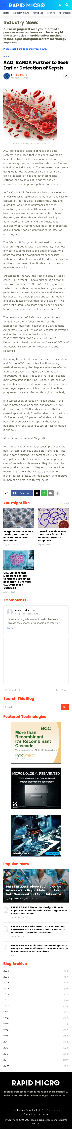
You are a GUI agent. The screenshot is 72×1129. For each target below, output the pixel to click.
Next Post (61, 690)
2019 (36, 1012)
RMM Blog (38, 13)
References (65, 13)
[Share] (66, 76)
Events (51, 13)
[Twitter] (37, 493)
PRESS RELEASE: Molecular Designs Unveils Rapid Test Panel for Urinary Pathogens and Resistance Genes (39, 910)
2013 (36, 1047)
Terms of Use (53, 1110)
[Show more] (57, 493)
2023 (36, 988)
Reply (10, 628)
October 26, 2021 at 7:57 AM (28, 614)
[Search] (67, 5)
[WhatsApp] (44, 493)
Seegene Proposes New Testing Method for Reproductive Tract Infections (18, 536)
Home (6, 13)
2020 (36, 1006)
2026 (36, 970)
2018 (36, 1018)
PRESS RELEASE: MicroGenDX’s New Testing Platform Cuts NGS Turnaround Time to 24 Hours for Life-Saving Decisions (38, 929)
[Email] (51, 493)
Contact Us (29, 1114)
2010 (36, 1065)
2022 (36, 994)
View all (64, 503)
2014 (36, 1041)
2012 (36, 1053)
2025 (36, 976)
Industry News (21, 13)
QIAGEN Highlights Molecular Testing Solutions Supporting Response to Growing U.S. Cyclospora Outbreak (17, 580)
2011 (36, 1059)
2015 (36, 1036)
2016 (36, 1030)
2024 (36, 982)
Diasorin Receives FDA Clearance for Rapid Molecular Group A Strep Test (52, 536)
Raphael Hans (25, 610)
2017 (36, 1024)
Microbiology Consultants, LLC (27, 1110)
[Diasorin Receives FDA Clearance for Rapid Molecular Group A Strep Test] (53, 518)
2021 (36, 1000)
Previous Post (12, 690)
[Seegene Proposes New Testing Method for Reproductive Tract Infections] (18, 518)
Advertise (44, 1114)
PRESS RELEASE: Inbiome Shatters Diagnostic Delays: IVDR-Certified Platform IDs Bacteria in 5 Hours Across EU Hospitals (39, 948)
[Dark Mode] (60, 5)
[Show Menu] (4, 5)
